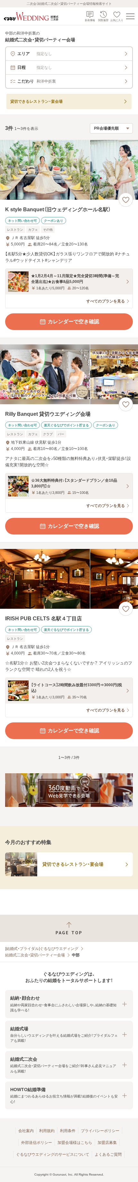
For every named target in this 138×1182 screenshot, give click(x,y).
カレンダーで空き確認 (73, 321)
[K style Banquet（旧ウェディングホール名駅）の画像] (69, 170)
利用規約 (47, 1131)
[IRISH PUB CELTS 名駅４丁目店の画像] (69, 579)
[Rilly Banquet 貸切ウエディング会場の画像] (69, 374)
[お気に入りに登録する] (126, 200)
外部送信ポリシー (36, 1142)
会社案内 (26, 1131)
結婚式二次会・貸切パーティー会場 (35, 955)
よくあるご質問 (108, 1154)
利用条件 (67, 1131)
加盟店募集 (107, 1142)
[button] (69, 1004)
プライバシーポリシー (100, 1131)
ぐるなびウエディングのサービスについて (52, 1154)
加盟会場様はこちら (74, 1142)
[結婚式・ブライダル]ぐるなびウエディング (41, 948)
